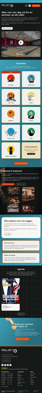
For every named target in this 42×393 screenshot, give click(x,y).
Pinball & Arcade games (10, 156)
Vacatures (38, 1)
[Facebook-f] (2, 365)
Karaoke (31, 120)
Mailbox (34, 391)
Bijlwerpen (11, 120)
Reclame (33, 1)
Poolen (31, 138)
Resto (31, 379)
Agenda (32, 375)
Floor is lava (11, 102)
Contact (32, 384)
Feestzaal (32, 382)
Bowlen (31, 102)
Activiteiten (32, 373)
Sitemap (3, 391)
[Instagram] (5, 365)
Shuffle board (31, 85)
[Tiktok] (10, 365)
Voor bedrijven (33, 377)
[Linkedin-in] (8, 365)
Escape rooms (11, 138)
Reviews (32, 380)
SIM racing (10, 85)
